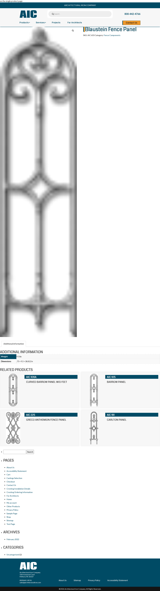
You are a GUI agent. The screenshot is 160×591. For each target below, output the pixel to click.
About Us (10, 467)
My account (12, 503)
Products (24, 22)
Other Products (13, 506)
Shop (9, 517)
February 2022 (13, 539)
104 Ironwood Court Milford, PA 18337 (27, 575)
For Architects (75, 22)
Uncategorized (13, 554)
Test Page (11, 524)
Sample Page (12, 513)
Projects (56, 22)
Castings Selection (14, 478)
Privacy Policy (12, 510)
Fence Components (112, 35)
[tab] (13, 344)
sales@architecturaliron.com (30, 582)
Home (9, 499)
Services (40, 22)
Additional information (13, 344)
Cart (8, 474)
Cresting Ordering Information (20, 492)
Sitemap (10, 520)
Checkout (11, 481)
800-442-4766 (132, 13)
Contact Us (131, 22)
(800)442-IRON (26, 580)
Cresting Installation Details (18, 489)
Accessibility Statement (17, 471)
